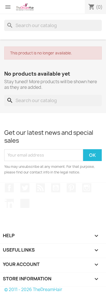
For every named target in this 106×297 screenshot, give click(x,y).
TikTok (24, 203)
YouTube (55, 187)
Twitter (24, 187)
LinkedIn (9, 203)
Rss (40, 187)
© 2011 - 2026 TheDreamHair (33, 289)
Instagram (86, 187)
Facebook (9, 187)
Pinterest (71, 187)
